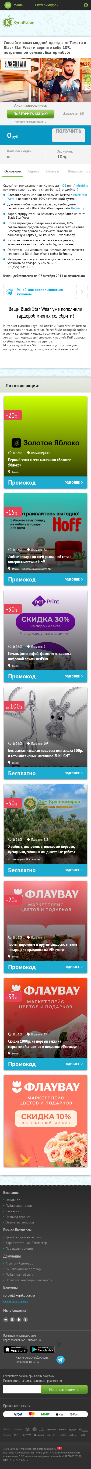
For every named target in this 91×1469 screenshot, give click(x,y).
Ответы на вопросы (20, 1222)
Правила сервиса (18, 1217)
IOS (64, 185)
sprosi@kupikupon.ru (19, 1295)
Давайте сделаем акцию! (24, 1237)
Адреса (33, 171)
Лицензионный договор (23, 1269)
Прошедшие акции (19, 1248)
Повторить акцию (31, 113)
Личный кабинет (86, 5)
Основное (12, 171)
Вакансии (12, 1211)
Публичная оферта (19, 1274)
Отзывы (52, 171)
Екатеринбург (45, 5)
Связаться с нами (15, 1301)
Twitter (18, 1319)
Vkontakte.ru (12, 1319)
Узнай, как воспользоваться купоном (40, 292)
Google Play (42, 1349)
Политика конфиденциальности (29, 1280)
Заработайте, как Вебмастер (26, 1243)
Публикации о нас (19, 1206)
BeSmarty (77, 208)
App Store (15, 1349)
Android (80, 185)
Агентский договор (19, 1263)
